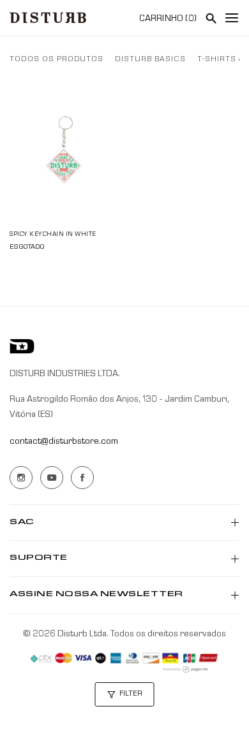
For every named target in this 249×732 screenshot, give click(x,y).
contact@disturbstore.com (64, 441)
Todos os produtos (56, 60)
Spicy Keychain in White (53, 234)
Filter (130, 694)
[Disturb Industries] (48, 17)
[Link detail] (21, 477)
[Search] (210, 18)
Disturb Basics (150, 60)
